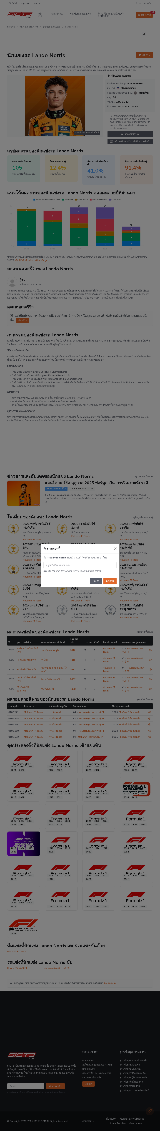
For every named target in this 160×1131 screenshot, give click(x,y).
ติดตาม (110, 581)
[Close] (115, 548)
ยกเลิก (96, 581)
